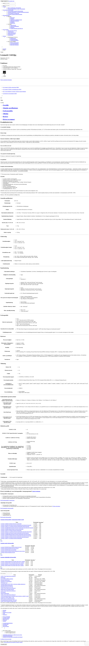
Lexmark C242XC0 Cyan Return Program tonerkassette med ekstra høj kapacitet (16, 531)
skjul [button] (1, 540)
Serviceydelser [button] (5, 29)
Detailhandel (12, 23)
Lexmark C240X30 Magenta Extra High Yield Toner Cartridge (13, 561)
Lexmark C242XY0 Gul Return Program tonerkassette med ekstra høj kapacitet (16, 535)
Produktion (12, 21)
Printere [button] (4, 6)
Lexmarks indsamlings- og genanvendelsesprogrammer (18, 12)
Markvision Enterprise (14, 44)
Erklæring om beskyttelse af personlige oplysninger (12, 637)
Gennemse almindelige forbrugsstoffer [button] (8, 557)
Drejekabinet (3, 592)
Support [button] (4, 36)
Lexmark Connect (6, 617)
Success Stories (6, 626)
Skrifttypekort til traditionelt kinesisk (8, 598)
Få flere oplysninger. (56, 506)
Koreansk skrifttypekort (5, 580)
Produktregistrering (13, 39)
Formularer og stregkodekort (6, 581)
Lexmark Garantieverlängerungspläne (15, 14)
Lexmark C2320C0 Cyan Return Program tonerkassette (11, 538)
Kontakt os (5, 614)
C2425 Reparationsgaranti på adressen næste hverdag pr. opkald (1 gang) (15, 596)
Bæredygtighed (6, 618)
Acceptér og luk (3, 644)
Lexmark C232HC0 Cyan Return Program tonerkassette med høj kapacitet (15, 526)
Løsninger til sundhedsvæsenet (16, 19)
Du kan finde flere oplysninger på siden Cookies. (13, 642)
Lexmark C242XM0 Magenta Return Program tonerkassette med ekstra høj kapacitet (17, 527)
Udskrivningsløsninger (14, 26)
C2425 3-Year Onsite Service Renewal (8, 590)
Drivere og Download (14, 42)
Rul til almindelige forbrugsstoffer (6, 508)
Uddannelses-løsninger (14, 20)
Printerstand (3, 577)
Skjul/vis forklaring (36, 491)
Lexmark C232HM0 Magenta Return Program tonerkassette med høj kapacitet (16, 534)
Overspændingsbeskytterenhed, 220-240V (9, 600)
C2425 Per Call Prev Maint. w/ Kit (7, 597)
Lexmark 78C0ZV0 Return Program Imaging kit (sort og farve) (13, 551)
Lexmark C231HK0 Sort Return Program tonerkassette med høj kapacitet (15, 533)
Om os (4, 611)
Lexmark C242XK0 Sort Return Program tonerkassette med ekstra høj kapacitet (16, 525)
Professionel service (11, 33)
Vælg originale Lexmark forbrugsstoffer (15, 11)
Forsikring (12, 18)
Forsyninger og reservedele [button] (8, 10)
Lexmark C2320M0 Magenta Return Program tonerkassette (12, 529)
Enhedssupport (13, 38)
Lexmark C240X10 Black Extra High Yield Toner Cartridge (12, 565)
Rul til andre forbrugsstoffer (5, 517)
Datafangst (12, 27)
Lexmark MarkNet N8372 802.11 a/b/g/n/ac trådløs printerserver (13, 584)
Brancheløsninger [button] (6, 15)
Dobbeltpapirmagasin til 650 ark (7, 586)
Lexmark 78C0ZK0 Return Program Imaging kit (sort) (11, 547)
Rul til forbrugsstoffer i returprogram (7, 500)
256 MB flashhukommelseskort (7, 585)
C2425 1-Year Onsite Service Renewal (8, 576)
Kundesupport (10, 35)
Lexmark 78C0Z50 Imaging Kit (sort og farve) (10, 548)
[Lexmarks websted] (11, 1)
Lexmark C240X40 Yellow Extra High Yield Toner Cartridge (12, 562)
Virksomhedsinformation (7, 635)
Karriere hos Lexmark (7, 612)
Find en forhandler (6, 616)
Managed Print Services (12, 30)
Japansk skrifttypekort (5, 593)
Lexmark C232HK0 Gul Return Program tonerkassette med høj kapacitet (15, 537)
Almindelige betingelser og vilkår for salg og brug (12, 634)
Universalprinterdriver (14, 43)
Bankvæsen (12, 17)
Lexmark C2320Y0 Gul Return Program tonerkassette (11, 530)
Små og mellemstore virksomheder (14, 7)
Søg (3, 3)
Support (4, 621)
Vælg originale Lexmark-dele (13, 13)
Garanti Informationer (12, 32)
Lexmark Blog (5, 624)
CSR (4, 613)
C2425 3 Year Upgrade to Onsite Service (8, 601)
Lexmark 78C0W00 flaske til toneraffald (8, 549)
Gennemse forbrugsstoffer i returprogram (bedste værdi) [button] (12, 519)
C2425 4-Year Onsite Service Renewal (8, 588)
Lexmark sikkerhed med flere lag (16, 28)
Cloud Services (13, 25)
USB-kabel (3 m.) (4, 582)
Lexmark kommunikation (8, 623)
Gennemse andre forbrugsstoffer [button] (7, 543)
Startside (4, 48)
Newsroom (5, 625)
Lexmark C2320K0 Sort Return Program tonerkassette (11, 523)
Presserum (5, 619)
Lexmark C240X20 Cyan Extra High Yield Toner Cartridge (12, 564)
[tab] (46, 105)
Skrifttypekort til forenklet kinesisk (7, 589)
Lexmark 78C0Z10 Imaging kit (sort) (8, 552)
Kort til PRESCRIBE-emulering (7, 578)
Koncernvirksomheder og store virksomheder (16, 8)
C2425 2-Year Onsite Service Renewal (8, 594)
